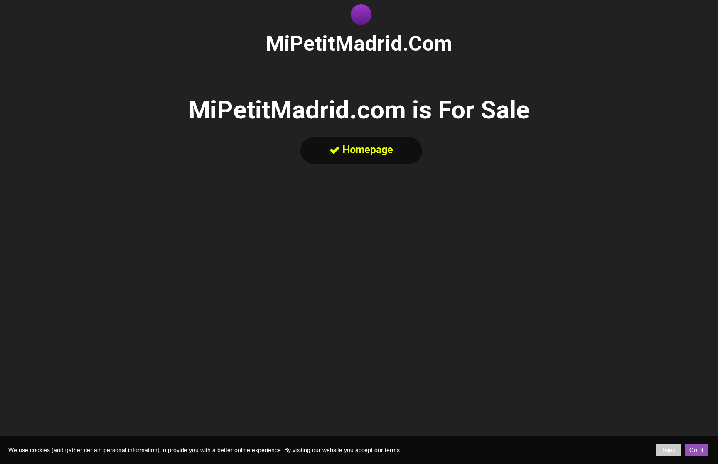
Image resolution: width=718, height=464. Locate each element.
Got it (696, 450)
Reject (668, 450)
